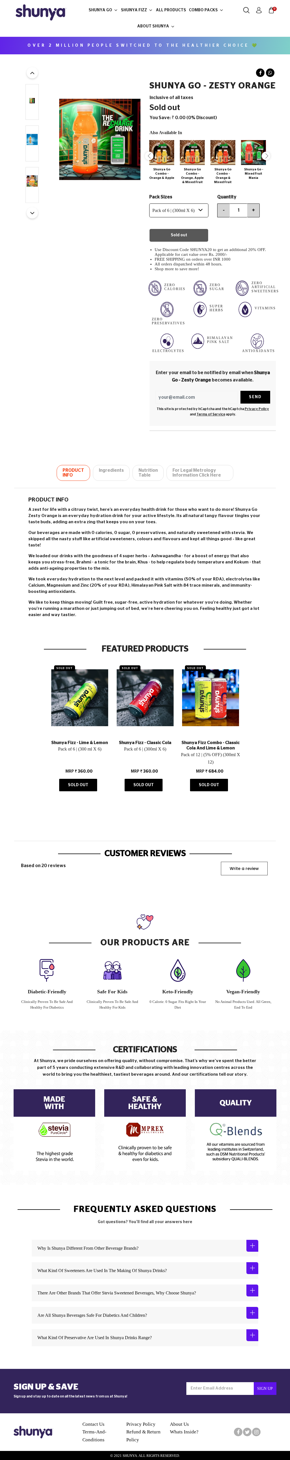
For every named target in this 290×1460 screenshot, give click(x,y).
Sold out (179, 235)
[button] (32, 72)
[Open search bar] (246, 10)
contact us (93, 1424)
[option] (160, 161)
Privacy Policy (257, 409)
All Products (171, 10)
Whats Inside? (184, 1432)
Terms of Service (211, 414)
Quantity (226, 197)
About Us (179, 1424)
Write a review (244, 868)
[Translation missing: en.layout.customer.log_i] (259, 10)
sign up (265, 1388)
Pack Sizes (160, 197)
